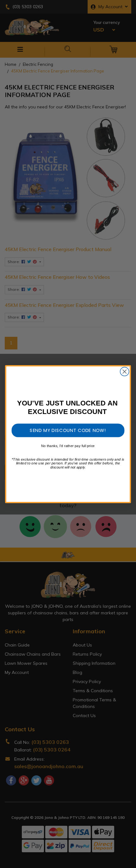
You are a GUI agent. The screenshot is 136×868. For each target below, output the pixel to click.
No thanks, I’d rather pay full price (68, 446)
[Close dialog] (124, 371)
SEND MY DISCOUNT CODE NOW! (68, 430)
